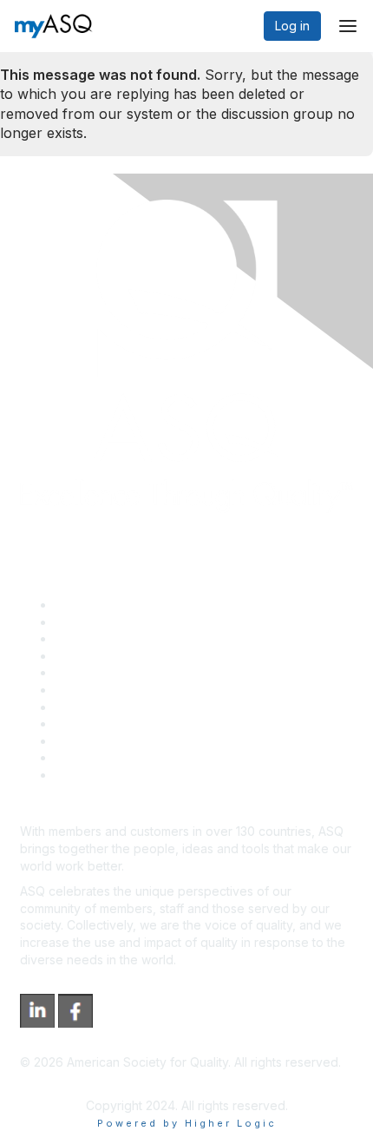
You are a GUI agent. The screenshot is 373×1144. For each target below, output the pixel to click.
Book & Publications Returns (135, 689)
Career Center (96, 638)
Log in (292, 25)
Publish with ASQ (102, 655)
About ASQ (86, 604)
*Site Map (84, 757)
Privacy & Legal (99, 622)
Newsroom (85, 774)
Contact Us (86, 707)
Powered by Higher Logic (187, 1123)
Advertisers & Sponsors (122, 740)
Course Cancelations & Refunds (145, 723)
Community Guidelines (117, 672)
